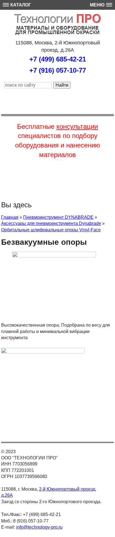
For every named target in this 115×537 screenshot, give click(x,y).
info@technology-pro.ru (39, 527)
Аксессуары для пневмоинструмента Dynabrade (51, 223)
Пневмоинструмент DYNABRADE (58, 217)
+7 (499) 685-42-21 (57, 59)
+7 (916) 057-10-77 (57, 70)
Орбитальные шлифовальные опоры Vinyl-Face (51, 229)
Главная (9, 217)
